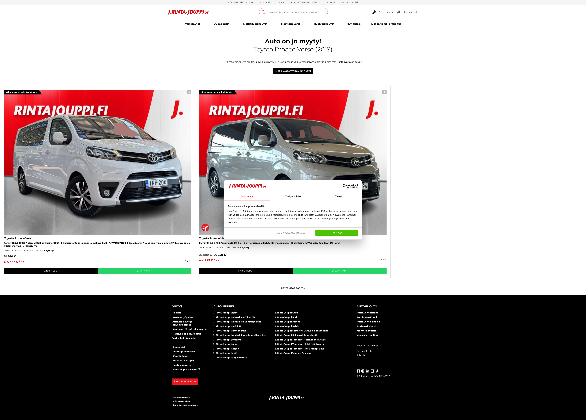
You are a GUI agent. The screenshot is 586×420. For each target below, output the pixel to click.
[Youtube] (372, 370)
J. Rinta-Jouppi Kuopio (226, 348)
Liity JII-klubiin (183, 381)
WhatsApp (146, 271)
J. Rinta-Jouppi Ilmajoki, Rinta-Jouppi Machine (239, 335)
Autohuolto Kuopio (367, 317)
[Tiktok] (377, 370)
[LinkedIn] (367, 370)
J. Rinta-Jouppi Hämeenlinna (229, 330)
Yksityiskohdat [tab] (293, 196)
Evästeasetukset (181, 401)
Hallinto (176, 312)
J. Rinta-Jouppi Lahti (225, 353)
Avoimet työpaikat (182, 317)
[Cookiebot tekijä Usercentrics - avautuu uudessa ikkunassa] (345, 186)
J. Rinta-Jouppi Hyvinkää (227, 326)
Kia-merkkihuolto (366, 330)
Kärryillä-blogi (180, 356)
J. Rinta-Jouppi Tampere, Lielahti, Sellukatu (299, 344)
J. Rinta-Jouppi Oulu (286, 312)
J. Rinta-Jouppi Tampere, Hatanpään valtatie (300, 339)
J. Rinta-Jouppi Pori (286, 317)
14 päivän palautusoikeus (186, 333)
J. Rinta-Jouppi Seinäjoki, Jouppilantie (296, 335)
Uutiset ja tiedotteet (183, 351)
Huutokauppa (180, 365)
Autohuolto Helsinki (368, 312)
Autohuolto (367, 306)
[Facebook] (358, 370)
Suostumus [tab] (247, 196)
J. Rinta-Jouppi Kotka (225, 344)
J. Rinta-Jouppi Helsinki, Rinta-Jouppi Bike (237, 321)
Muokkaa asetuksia (291, 233)
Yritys (177, 306)
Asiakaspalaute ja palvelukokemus (182, 323)
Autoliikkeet (223, 306)
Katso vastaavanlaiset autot (293, 71)
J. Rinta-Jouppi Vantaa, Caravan (293, 353)
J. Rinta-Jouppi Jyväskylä (227, 339)
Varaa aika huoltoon (368, 335)
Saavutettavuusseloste (185, 405)
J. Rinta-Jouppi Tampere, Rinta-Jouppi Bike (299, 348)
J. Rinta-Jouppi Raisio (287, 326)
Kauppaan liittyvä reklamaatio (189, 329)
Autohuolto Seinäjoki (368, 321)
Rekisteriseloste (181, 397)
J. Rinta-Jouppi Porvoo (287, 321)
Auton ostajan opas (183, 360)
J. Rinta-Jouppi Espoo (225, 312)
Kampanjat (178, 347)
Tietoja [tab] (338, 196)
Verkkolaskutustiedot (184, 338)
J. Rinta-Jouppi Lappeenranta (230, 357)
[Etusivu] (188, 12)
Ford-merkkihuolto (367, 326)
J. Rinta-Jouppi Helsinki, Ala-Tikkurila (234, 317)
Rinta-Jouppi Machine (185, 369)
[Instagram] (362, 370)
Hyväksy (337, 233)
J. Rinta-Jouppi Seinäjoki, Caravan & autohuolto (301, 330)
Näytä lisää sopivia (293, 288)
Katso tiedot (51, 271)
